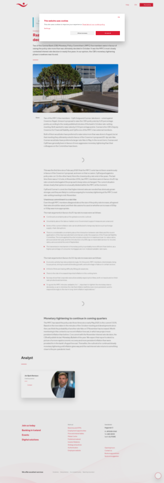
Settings (47, 28)
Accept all (108, 33)
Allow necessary (82, 33)
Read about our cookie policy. (93, 24)
